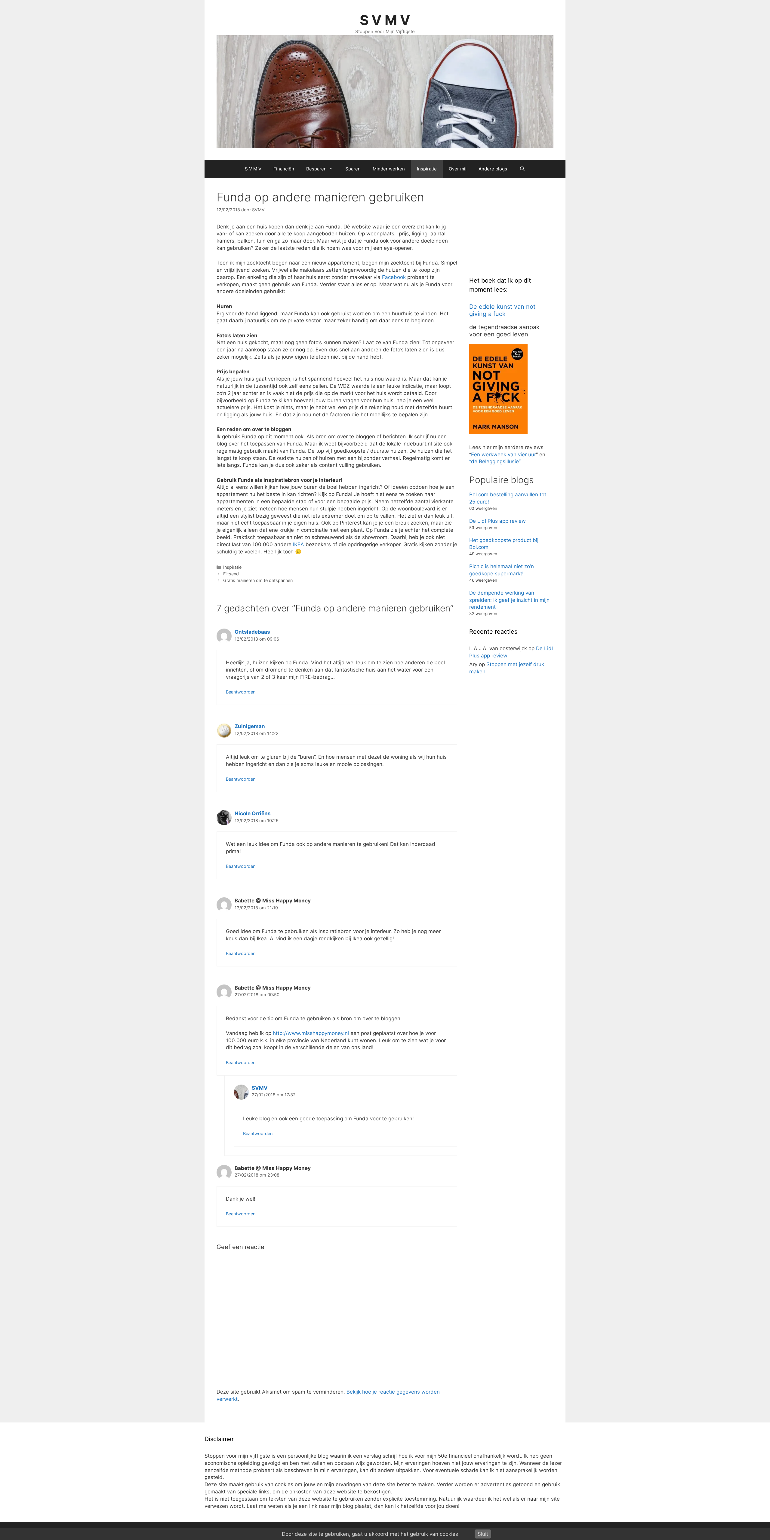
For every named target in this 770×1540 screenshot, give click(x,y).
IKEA (298, 544)
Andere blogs (493, 169)
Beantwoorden (240, 691)
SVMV (260, 1088)
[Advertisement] (514, 227)
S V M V (385, 20)
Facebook (394, 277)
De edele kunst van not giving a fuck (502, 310)
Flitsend (231, 573)
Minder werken (389, 169)
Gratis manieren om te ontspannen (258, 580)
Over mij (458, 169)
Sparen (353, 169)
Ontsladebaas (252, 632)
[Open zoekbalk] (522, 169)
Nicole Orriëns (253, 813)
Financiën (283, 169)
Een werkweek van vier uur (503, 455)
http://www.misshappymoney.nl (311, 1033)
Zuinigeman (250, 726)
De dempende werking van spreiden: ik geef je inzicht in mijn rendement (509, 600)
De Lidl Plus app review (497, 521)
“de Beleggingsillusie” (495, 461)
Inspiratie (427, 169)
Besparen (316, 169)
